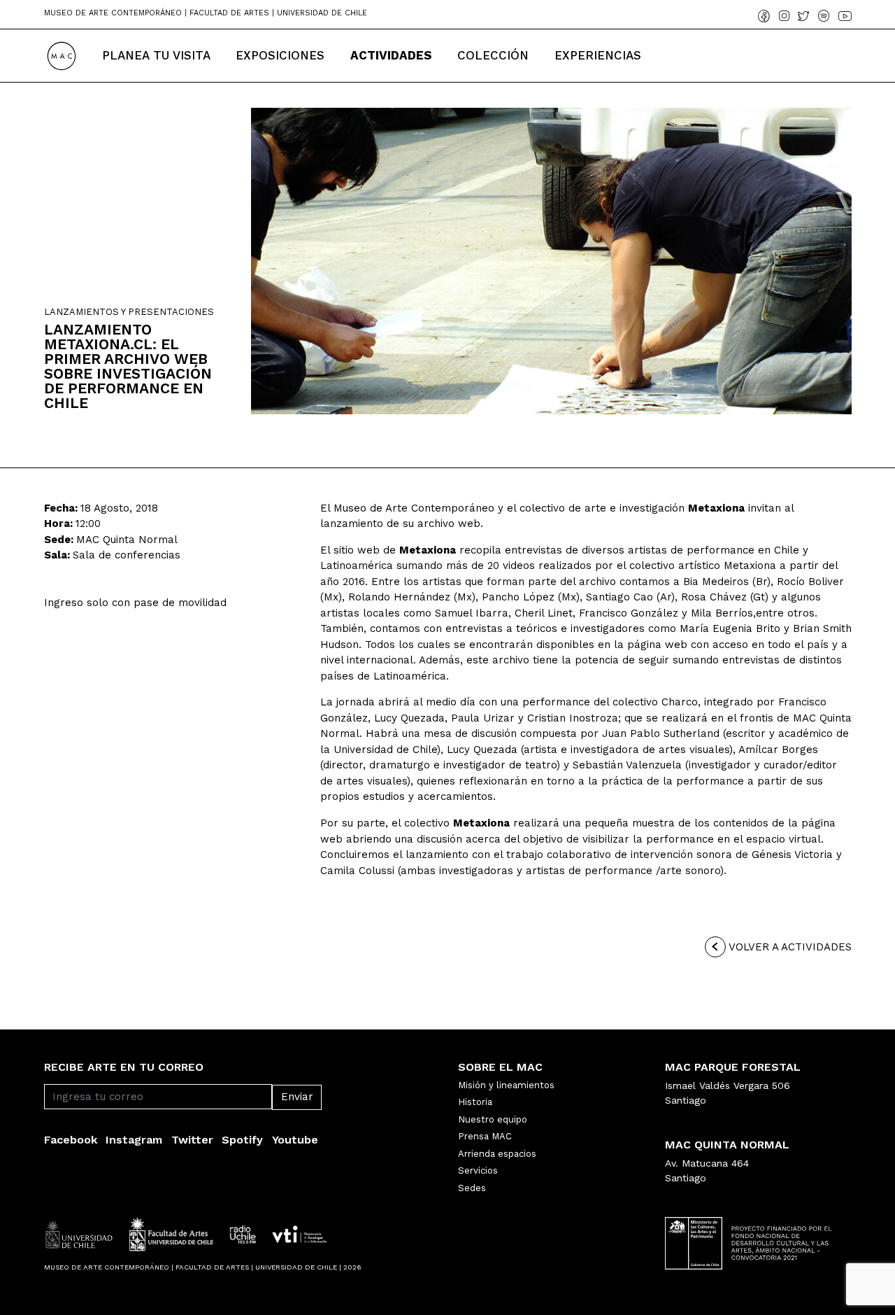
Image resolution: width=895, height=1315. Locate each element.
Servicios (478, 1170)
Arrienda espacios (497, 1153)
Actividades (391, 55)
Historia (475, 1102)
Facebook (70, 1139)
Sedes (472, 1188)
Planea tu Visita (156, 55)
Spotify (242, 1139)
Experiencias (597, 55)
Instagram (134, 1139)
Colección (493, 55)
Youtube (295, 1139)
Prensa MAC (485, 1136)
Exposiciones (280, 55)
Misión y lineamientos (506, 1085)
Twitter (192, 1139)
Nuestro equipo (492, 1119)
